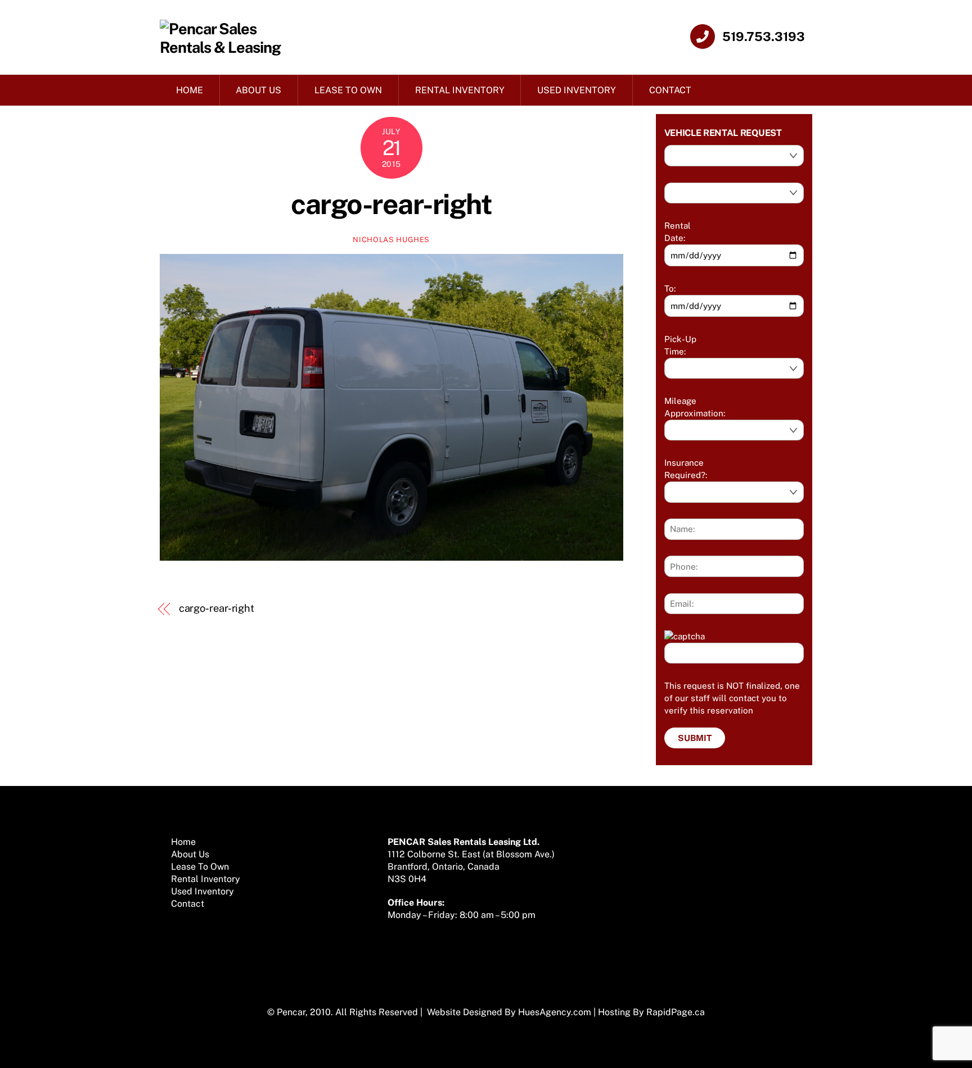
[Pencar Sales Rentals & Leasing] (225, 47)
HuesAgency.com (554, 1012)
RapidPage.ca (675, 1012)
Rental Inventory (460, 90)
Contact (670, 90)
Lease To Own (348, 90)
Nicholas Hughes (391, 239)
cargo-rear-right (391, 204)
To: (670, 288)
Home (189, 90)
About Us (258, 90)
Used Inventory (576, 90)
